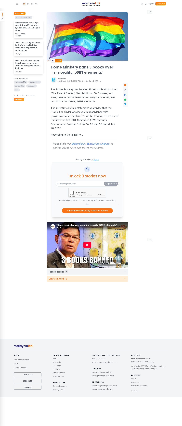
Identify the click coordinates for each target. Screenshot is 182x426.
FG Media (57, 365)
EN (24, 4)
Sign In (151, 4)
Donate (27, 387)
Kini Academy (59, 372)
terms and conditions (106, 200)
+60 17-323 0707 (99, 359)
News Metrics (58, 376)
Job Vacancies (20, 367)
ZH (32, 4)
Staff (16, 363)
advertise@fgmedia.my (102, 389)
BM (28, 4)
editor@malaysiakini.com (103, 375)
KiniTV (55, 359)
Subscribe (161, 4)
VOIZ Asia (57, 362)
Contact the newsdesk (102, 372)
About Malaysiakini (21, 360)
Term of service (60, 386)
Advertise (27, 375)
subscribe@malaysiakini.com (104, 362)
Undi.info (56, 369)
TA (36, 4)
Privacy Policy (59, 389)
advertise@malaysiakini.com (104, 385)
